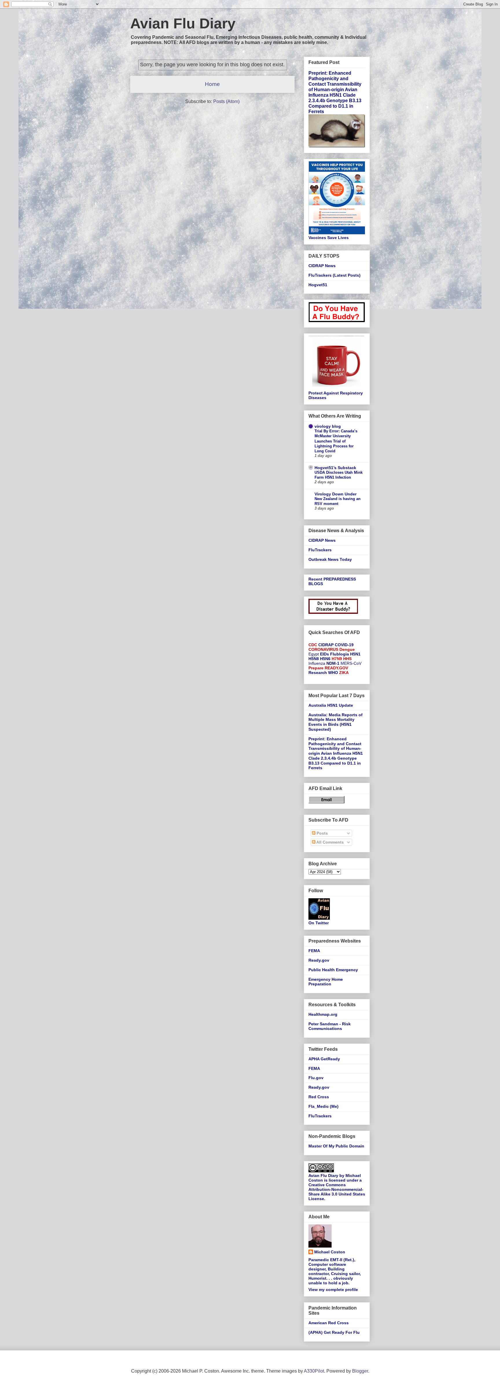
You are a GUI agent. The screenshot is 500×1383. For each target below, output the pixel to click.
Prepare (315, 668)
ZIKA (344, 672)
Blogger (360, 1371)
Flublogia (339, 654)
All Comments (329, 842)
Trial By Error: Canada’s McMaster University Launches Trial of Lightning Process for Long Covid (336, 441)
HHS (347, 658)
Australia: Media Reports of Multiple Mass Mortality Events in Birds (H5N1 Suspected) (335, 722)
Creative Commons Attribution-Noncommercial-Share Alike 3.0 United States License (336, 1191)
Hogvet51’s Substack (335, 467)
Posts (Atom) (226, 101)
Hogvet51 (317, 284)
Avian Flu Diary (183, 23)
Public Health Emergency (333, 969)
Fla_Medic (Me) (323, 1106)
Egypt (313, 654)
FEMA (314, 950)
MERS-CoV (351, 663)
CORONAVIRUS (323, 649)
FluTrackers (320, 550)
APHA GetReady (324, 1059)
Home (212, 84)
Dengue (347, 649)
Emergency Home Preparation (325, 982)
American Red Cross (328, 1322)
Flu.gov (315, 1077)
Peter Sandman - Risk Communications (329, 1026)
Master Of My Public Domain (336, 1146)
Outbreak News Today (330, 559)
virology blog (328, 426)
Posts (321, 833)
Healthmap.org (322, 1014)
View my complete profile (333, 1289)
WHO (333, 672)
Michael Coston (329, 1252)
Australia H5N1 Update (330, 705)
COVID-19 (344, 644)
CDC (312, 644)
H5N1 (355, 654)
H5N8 (313, 658)
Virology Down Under (335, 494)
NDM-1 (332, 663)
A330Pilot (314, 1371)
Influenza (316, 663)
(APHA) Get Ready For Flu (334, 1332)
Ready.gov (318, 960)
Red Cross (318, 1096)
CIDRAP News (322, 265)
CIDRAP (326, 644)
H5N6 (325, 658)
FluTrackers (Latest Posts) (334, 275)
